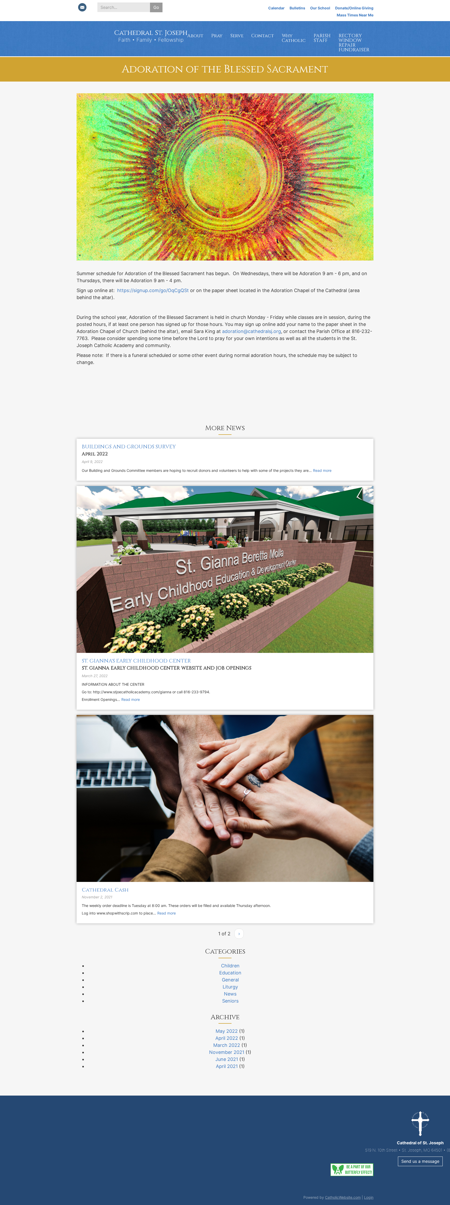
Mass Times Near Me (355, 15)
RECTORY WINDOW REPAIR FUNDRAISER (354, 43)
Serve (236, 36)
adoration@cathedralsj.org (251, 331)
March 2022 (226, 1045)
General (230, 979)
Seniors (230, 1001)
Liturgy (230, 987)
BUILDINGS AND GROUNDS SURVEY (129, 446)
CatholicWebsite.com (343, 1197)
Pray (216, 36)
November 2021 (226, 1052)
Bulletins (297, 8)
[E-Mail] (82, 7)
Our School (320, 8)
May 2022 (227, 1031)
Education (230, 972)
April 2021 (227, 1066)
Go (156, 7)
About (195, 36)
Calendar (276, 8)
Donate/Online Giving (354, 8)
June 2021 (226, 1059)
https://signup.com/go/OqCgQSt (153, 290)
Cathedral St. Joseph (151, 33)
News (230, 994)
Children (230, 965)
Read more (322, 470)
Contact (262, 36)
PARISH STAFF (322, 38)
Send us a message (225, 1161)
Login (368, 1197)
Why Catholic (294, 38)
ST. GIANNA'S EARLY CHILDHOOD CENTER (136, 660)
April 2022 (226, 1038)
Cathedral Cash (105, 889)
